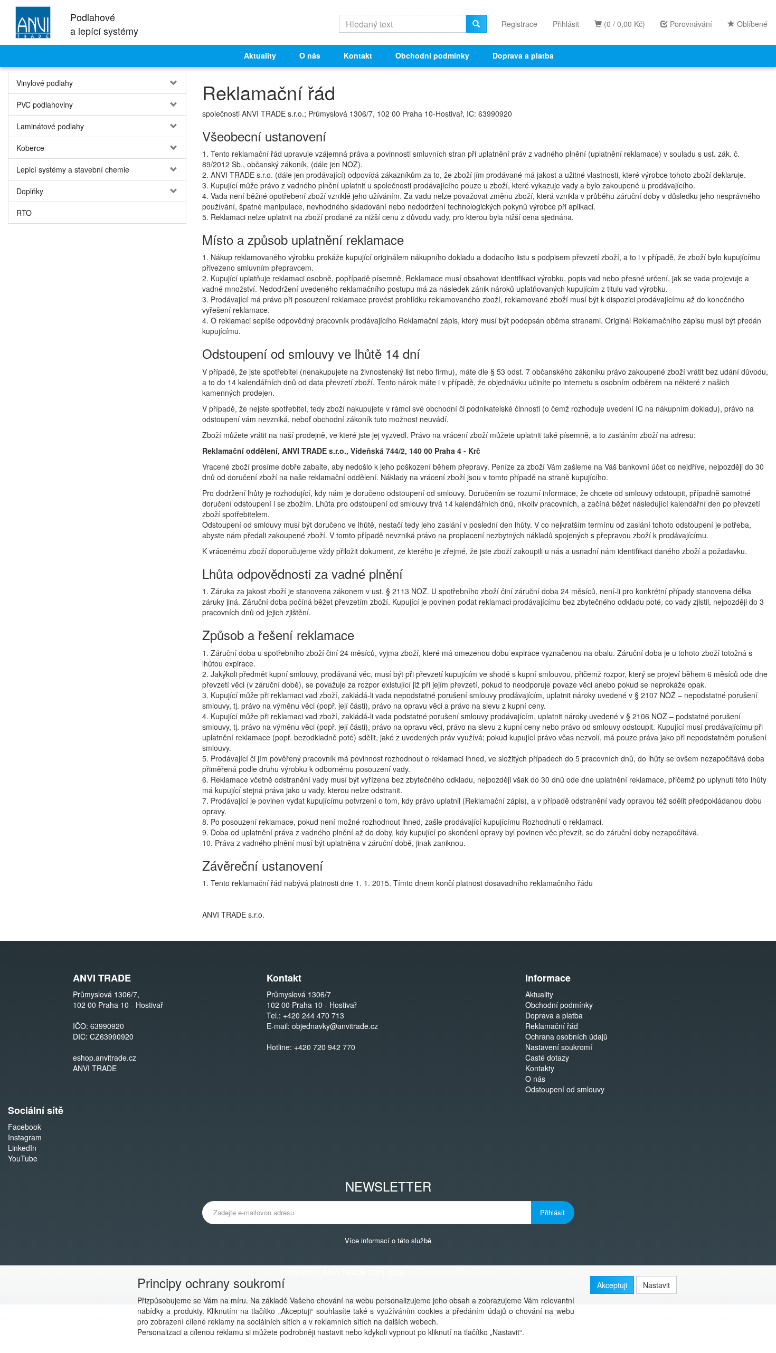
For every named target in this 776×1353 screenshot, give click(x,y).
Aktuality (260, 55)
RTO (24, 212)
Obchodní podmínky (432, 55)
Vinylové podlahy (44, 83)
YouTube (22, 1158)
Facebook (24, 1126)
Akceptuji (612, 1285)
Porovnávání (690, 23)
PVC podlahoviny (44, 104)
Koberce (30, 147)
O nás (309, 55)
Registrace (519, 23)
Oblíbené (751, 23)
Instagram (25, 1137)
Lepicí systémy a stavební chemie (72, 169)
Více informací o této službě (388, 1240)
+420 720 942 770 (324, 1047)
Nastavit (656, 1285)
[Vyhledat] (476, 24)
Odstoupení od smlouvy (564, 1089)
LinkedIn (22, 1147)
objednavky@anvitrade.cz (335, 1026)
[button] (171, 82)
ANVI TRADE (95, 1068)
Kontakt (358, 55)
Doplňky (29, 191)
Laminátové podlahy (50, 126)
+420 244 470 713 (313, 1015)
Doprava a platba (523, 55)
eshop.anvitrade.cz (104, 1057)
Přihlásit (566, 23)
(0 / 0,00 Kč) (623, 23)
